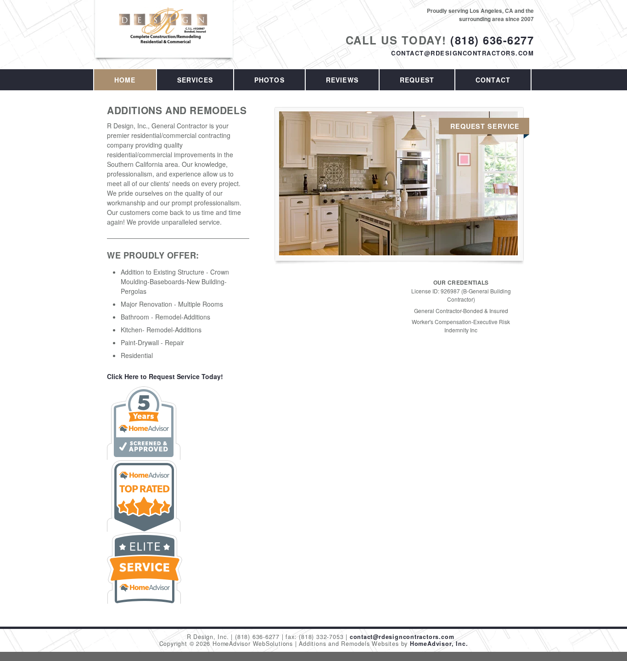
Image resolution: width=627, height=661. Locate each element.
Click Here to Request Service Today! (165, 376)
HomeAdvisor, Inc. (439, 643)
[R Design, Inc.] (164, 35)
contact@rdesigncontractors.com (462, 53)
